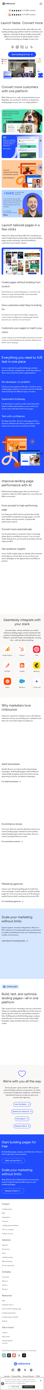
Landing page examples (10, 1317)
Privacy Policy (16, 1376)
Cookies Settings (15, 1386)
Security (7, 1376)
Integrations (6, 1217)
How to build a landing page (11, 1309)
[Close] (40, 1380)
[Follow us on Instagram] (13, 1369)
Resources (7, 1295)
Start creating (6, 148)
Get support (20, 1119)
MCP (3, 1213)
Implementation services (7, 1342)
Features (5, 1221)
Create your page (7, 118)
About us (5, 1281)
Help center (6, 1336)
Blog (3, 1301)
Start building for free (21, 54)
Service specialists (8, 1265)
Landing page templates (10, 1225)
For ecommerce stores (11, 841)
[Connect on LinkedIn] (19, 1369)
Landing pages (7, 1209)
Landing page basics (9, 1313)
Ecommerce (6, 1249)
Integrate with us (8, 1305)
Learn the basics (21, 1104)
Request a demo (21, 1126)
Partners (5, 1289)
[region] (22, 1383)
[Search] (38, 4)
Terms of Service (28, 1376)
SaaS (4, 1253)
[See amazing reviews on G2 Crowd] (31, 1369)
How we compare (8, 1229)
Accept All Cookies (28, 1386)
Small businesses (7, 1257)
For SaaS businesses (10, 781)
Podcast (4, 1321)
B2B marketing (7, 1261)
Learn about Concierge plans (13, 941)
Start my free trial (12, 1160)
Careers (4, 1285)
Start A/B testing (8, 177)
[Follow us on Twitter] (25, 1369)
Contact (4, 1332)
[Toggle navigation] (41, 4)
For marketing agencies (11, 901)
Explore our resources (21, 1111)
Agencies (5, 1245)
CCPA (38, 1376)
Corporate (5, 1277)
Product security (7, 1233)
